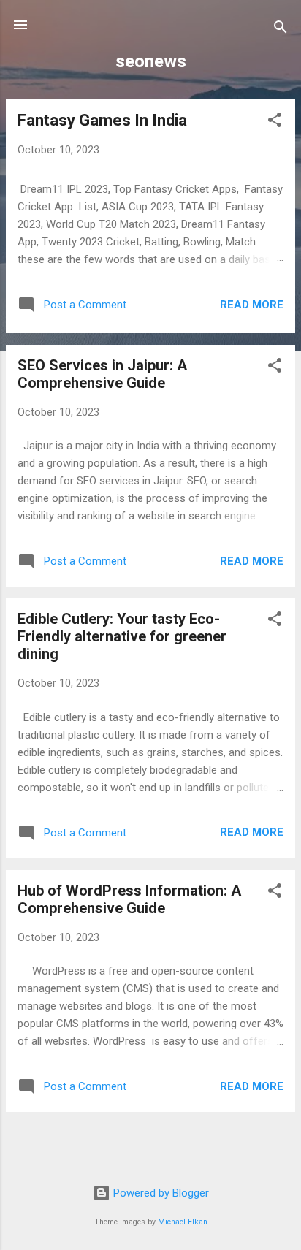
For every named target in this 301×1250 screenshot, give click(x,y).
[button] (274, 122)
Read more (251, 304)
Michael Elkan (182, 1222)
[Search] (280, 29)
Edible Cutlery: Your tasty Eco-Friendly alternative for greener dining (122, 636)
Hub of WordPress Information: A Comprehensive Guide (129, 899)
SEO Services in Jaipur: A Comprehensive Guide (102, 374)
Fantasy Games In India (102, 120)
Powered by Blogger (159, 1193)
